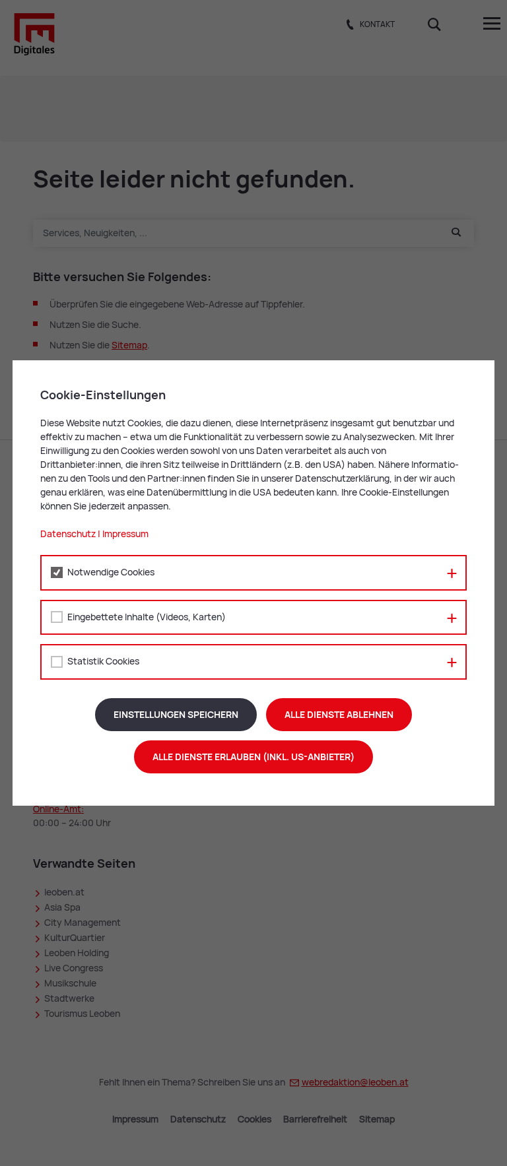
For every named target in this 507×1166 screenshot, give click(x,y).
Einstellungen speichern (176, 715)
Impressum (125, 534)
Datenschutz (68, 534)
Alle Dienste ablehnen (339, 715)
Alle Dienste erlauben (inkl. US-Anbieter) (253, 757)
